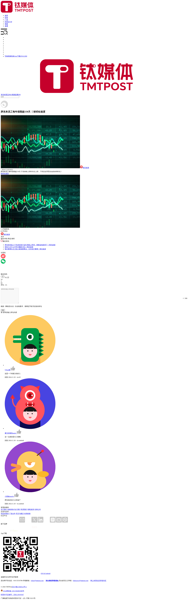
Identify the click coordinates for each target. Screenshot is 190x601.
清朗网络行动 (9, 54)
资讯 (2, 94)
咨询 (6, 44)
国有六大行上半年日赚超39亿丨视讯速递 (19, 247)
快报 (6, 17)
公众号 (7, 52)
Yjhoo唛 (8, 370)
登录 (3, 310)
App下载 (17, 56)
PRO (10, 94)
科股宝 (6, 94)
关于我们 (4, 509)
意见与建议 (20, 513)
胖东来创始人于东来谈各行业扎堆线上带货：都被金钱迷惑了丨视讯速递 (30, 245)
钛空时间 (8, 48)
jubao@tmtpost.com (37, 580)
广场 (6, 20)
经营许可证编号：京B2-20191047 (12, 594)
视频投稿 (11, 56)
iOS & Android (45, 573)
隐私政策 (31, 509)
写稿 (6, 56)
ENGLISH (23, 56)
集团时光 (8, 50)
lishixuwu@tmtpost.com (80, 580)
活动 (6, 46)
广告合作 (12, 513)
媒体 (6, 37)
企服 (6, 39)
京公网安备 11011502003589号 (13, 591)
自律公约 (37, 509)
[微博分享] (3, 258)
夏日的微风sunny (11, 433)
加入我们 (17, 509)
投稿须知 (11, 509)
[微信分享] (3, 263)
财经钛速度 (5, 173)
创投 (6, 41)
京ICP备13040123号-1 (19, 587)
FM (19, 94)
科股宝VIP (8, 22)
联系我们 (24, 509)
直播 (6, 26)
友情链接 (27, 513)
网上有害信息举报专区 (98, 580)
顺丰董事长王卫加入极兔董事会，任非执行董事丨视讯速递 (25, 249)
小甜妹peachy (9, 496)
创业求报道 (5, 513)
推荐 (6, 15)
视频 (6, 24)
